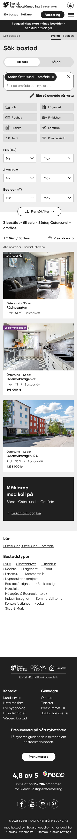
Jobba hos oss (52, 713)
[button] (71, 14)
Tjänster (47, 703)
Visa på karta (64, 238)
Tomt (48, 569)
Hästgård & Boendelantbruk (26, 594)
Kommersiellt (34, 574)
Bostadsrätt (27, 564)
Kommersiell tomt (49, 598)
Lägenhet (30, 569)
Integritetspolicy (14, 827)
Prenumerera (38, 757)
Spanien (68, 35)
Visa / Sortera (19, 238)
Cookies (11, 831)
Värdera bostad (15, 718)
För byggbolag (14, 708)
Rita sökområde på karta (55, 96)
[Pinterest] (53, 803)
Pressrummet (50, 708)
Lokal (40, 603)
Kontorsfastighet (17, 603)
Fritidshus (49, 564)
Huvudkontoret (14, 713)
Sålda (56, 62)
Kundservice (12, 698)
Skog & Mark (14, 608)
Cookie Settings (60, 831)
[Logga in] (70, 5)
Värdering (52, 15)
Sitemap (43, 831)
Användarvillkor (62, 827)
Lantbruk (11, 574)
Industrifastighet (17, 598)
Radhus (10, 569)
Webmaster (27, 831)
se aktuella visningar (38, 27)
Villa (8, 564)
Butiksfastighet (49, 584)
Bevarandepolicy (38, 827)
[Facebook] (21, 803)
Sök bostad (10, 14)
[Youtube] (32, 803)
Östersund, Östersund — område (29, 546)
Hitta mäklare (13, 703)
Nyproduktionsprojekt (21, 579)
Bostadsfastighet (18, 584)
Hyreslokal (12, 589)
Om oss (46, 698)
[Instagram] (43, 803)
